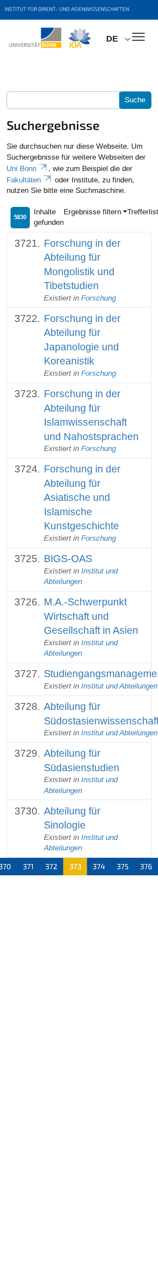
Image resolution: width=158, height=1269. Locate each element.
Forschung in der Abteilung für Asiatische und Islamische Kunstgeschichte (82, 497)
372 (51, 866)
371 (28, 866)
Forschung (98, 298)
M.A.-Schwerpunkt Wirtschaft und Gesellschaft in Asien (91, 616)
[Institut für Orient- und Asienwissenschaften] (50, 38)
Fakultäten (24, 180)
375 (123, 866)
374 (99, 866)
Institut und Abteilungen (119, 686)
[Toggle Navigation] (138, 37)
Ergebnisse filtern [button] (92, 212)
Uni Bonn (21, 168)
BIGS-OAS (68, 558)
